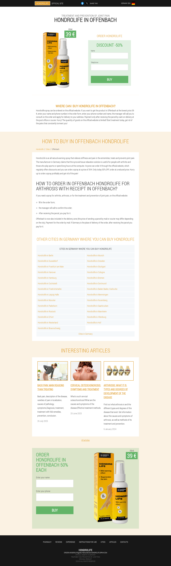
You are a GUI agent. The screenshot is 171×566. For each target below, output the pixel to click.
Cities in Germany (86, 333)
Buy (109, 79)
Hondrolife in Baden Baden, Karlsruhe (102, 288)
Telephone (94, 62)
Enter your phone (43, 491)
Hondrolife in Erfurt (46, 316)
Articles (112, 542)
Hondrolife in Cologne (96, 272)
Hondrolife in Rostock (47, 311)
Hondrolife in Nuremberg (97, 300)
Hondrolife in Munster (47, 300)
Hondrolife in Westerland (48, 322)
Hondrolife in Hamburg (47, 277)
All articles (85, 440)
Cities (103, 542)
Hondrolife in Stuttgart (96, 266)
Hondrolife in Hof (94, 322)
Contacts (124, 542)
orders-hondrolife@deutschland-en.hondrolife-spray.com (85, 553)
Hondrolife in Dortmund (96, 283)
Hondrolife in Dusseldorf (48, 260)
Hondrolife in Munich (95, 255)
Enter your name (43, 477)
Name (93, 51)
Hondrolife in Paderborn (47, 305)
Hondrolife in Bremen (95, 277)
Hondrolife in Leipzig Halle (48, 294)
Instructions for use (88, 542)
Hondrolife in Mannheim (97, 311)
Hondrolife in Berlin (45, 255)
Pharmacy (47, 542)
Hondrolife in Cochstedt (47, 283)
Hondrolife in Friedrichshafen (50, 288)
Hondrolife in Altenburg (96, 316)
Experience (70, 542)
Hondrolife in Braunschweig (49, 328)
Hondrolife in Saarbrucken (97, 305)
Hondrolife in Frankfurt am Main (51, 266)
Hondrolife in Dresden (96, 260)
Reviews (58, 542)
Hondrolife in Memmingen (97, 294)
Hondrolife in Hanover (47, 272)
